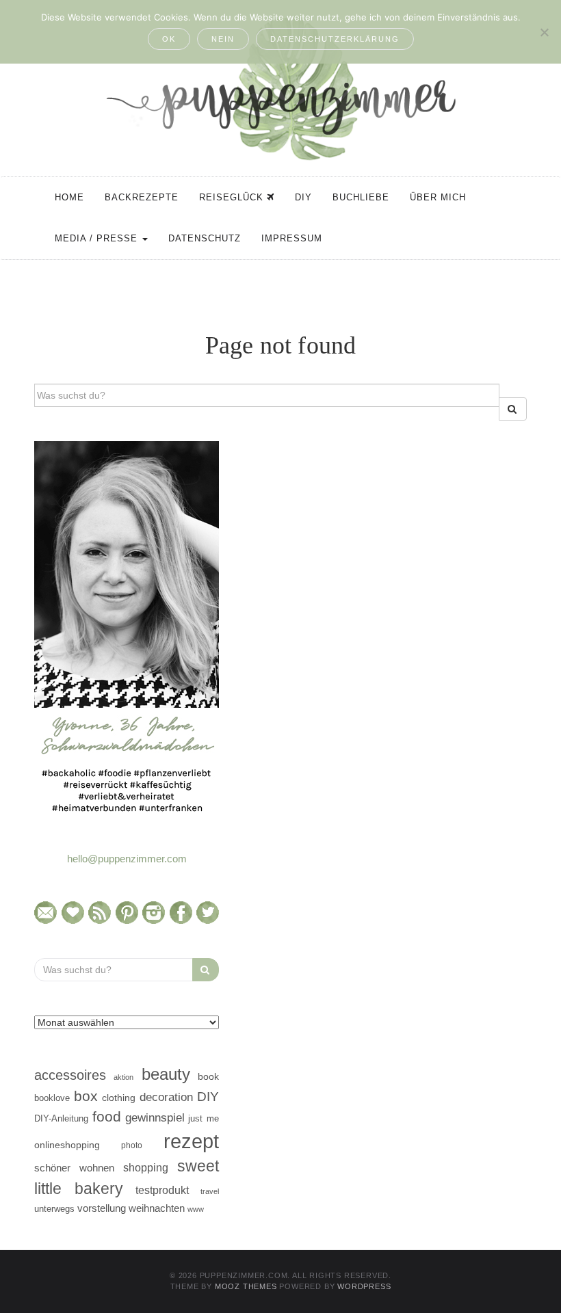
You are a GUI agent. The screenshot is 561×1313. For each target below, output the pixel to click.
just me (203, 1118)
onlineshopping (67, 1145)
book (208, 1077)
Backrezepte (142, 197)
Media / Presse (98, 238)
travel (209, 1191)
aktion (123, 1077)
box (86, 1096)
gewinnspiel (155, 1117)
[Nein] (544, 32)
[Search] (513, 409)
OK (169, 39)
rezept (191, 1141)
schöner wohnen (74, 1168)
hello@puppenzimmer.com (127, 858)
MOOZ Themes (246, 1286)
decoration (166, 1097)
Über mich (438, 197)
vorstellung (101, 1208)
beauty (166, 1074)
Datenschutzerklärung (335, 39)
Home (69, 197)
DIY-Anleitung (61, 1118)
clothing (118, 1097)
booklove (52, 1098)
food (106, 1116)
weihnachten (157, 1208)
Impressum (291, 238)
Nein (223, 39)
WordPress (364, 1286)
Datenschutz (204, 238)
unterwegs (54, 1209)
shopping (145, 1167)
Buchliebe (360, 197)
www (195, 1209)
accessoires (70, 1075)
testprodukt (162, 1190)
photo (131, 1145)
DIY (303, 197)
